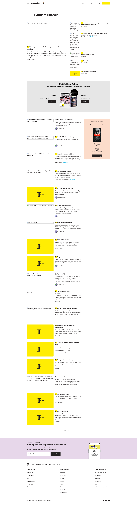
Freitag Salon (63, 492)
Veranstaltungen (64, 487)
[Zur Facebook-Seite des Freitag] (100, 500)
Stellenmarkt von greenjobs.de (102, 487)
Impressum (30, 472)
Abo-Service (98, 481)
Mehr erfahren (52, 449)
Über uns (62, 472)
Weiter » (70, 430)
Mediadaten (98, 475)
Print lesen (52, 101)
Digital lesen (85, 101)
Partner (62, 481)
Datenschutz (30, 475)
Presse (62, 478)
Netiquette (30, 484)
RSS (96, 484)
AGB (28, 478)
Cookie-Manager (31, 487)
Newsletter (97, 478)
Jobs (61, 484)
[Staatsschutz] (97, 135)
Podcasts (62, 489)
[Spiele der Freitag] (43, 3)
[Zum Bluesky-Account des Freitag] (103, 500)
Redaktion (63, 475)
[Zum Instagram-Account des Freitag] (106, 500)
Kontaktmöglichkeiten (100, 472)
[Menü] (28, 3)
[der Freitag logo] (36, 3)
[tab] (91, 124)
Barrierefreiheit (31, 481)
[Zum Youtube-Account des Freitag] (109, 500)
